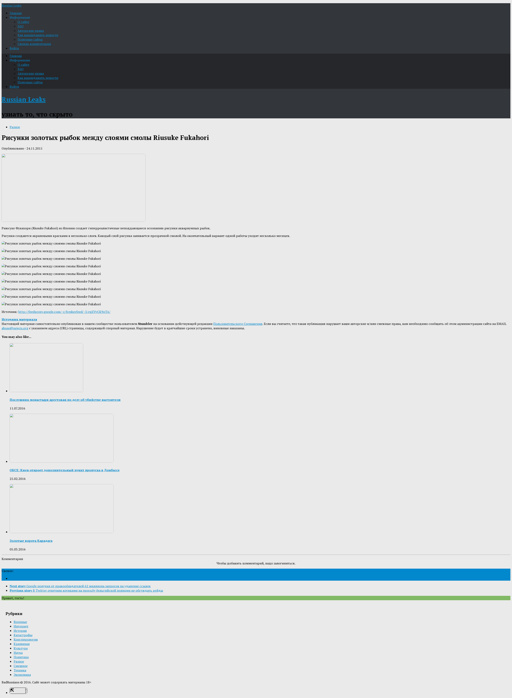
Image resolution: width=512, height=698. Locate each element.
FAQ (21, 26)
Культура (21, 648)
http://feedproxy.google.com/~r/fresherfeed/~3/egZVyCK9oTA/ (64, 312)
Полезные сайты (30, 39)
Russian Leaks (11, 5)
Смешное (21, 666)
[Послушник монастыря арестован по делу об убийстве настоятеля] (46, 391)
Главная (16, 13)
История (20, 630)
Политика (21, 657)
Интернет (21, 626)
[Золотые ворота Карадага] (62, 532)
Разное (15, 127)
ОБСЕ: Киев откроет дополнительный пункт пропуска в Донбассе (65, 470)
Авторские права (31, 30)
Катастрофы (23, 635)
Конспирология (26, 639)
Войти (14, 48)
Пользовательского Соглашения (237, 324)
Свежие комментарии (34, 44)
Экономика (22, 674)
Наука (18, 652)
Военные (20, 622)
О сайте (23, 22)
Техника (20, 670)
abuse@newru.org (15, 328)
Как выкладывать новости (38, 35)
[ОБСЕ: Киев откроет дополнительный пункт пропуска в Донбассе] (62, 461)
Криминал (22, 644)
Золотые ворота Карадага (31, 540)
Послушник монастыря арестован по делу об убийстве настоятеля (65, 399)
